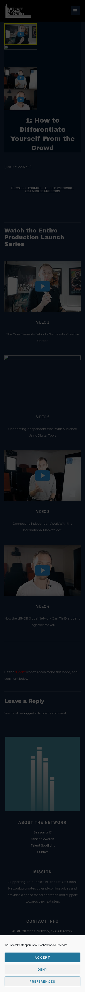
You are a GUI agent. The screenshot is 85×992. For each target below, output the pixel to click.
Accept (42, 957)
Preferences (43, 981)
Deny (43, 969)
